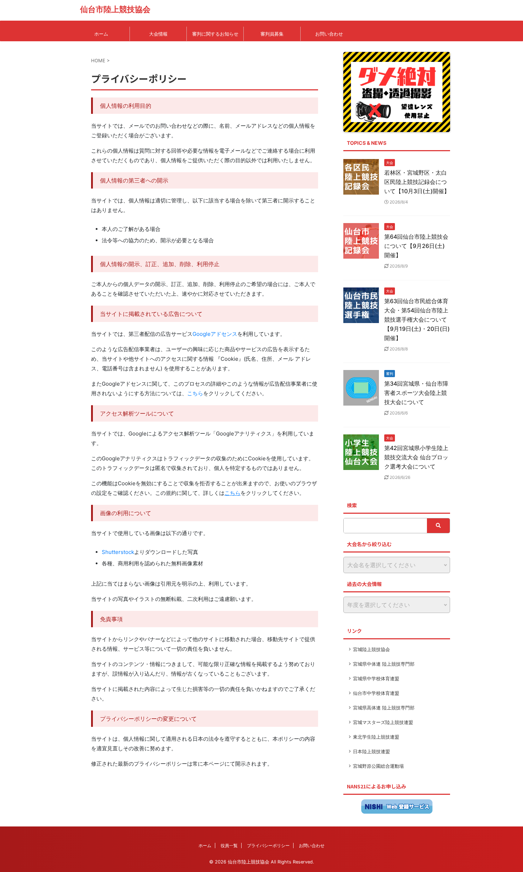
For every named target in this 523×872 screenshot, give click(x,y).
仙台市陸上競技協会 (115, 9)
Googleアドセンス (214, 334)
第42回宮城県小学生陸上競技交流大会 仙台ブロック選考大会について (416, 457)
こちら (195, 393)
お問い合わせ (329, 34)
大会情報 (158, 34)
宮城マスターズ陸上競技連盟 (383, 722)
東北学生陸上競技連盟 (376, 737)
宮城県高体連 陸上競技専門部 (383, 707)
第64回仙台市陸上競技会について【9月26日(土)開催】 (416, 246)
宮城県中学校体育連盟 (376, 678)
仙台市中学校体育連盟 (376, 693)
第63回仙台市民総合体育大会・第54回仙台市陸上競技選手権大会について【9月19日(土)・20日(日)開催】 (417, 319)
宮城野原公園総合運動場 (378, 766)
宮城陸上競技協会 (371, 649)
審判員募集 (272, 34)
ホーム (101, 34)
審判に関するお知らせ (215, 34)
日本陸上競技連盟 (371, 751)
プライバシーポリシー (268, 845)
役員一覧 (229, 845)
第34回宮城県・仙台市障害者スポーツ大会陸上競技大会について (416, 393)
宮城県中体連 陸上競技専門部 (383, 664)
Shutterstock (118, 552)
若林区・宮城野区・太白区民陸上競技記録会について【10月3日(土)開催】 (417, 182)
